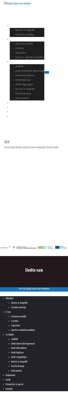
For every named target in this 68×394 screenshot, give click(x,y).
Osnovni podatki (24, 43)
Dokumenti (10, 375)
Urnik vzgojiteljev (24, 84)
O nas (15, 39)
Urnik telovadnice (24, 75)
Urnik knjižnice (23, 79)
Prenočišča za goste (23, 111)
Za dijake (17, 61)
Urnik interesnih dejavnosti (29, 70)
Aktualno (16, 25)
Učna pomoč (16, 370)
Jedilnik (19, 66)
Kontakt (16, 116)
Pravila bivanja (23, 93)
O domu (19, 48)
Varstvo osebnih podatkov (29, 57)
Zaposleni (20, 52)
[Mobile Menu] (46, 72)
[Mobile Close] (2, 293)
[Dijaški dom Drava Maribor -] (17, 3)
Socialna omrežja (24, 34)
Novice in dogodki (25, 30)
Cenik (8, 379)
